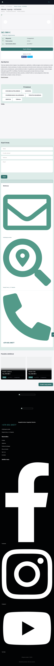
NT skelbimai (9, 6)
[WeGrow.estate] (5, 2)
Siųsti (4, 176)
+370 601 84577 (9, 425)
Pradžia (2, 6)
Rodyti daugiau (4, 77)
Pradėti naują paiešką (45, 384)
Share (24, 56)
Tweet (30, 56)
